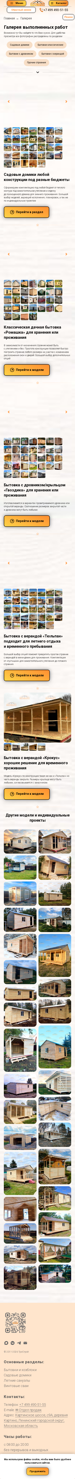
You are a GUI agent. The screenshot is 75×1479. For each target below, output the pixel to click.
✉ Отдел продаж (28, 1410)
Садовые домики (19, 45)
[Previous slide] (9, 101)
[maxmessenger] (6, 1343)
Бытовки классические (50, 45)
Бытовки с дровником (21, 53)
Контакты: (14, 1396)
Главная (9, 18)
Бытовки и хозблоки (20, 1370)
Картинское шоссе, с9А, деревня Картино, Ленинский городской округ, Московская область (36, 1420)
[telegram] (19, 1343)
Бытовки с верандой (53, 53)
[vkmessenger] (12, 1343)
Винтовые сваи (16, 1386)
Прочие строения (36, 62)
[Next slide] (66, 101)
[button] (21, 10)
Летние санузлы (17, 1380)
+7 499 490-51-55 (55, 10)
